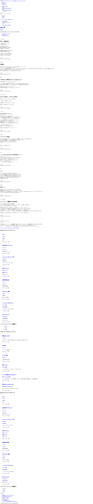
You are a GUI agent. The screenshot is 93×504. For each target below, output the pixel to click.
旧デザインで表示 (5, 498)
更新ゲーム (4, 3)
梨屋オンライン (5, 270)
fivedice (3, 236)
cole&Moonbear (4, 316)
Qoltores (3, 293)
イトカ (3, 347)
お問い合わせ (4, 499)
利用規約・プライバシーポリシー (8, 495)
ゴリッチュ (4, 247)
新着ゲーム (4, 2)
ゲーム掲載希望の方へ (6, 500)
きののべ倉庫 (4, 467)
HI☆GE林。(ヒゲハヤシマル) (7, 386)
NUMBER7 (4, 260)
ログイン (12, 19)
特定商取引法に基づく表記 (7, 496)
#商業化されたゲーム (6, 35)
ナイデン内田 (4, 367)
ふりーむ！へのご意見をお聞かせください (9, 501)
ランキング (4, 4)
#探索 (3, 16)
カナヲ (1, 29)
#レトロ (3, 17)
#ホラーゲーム (4, 34)
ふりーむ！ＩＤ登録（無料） (5, 19)
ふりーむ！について (5, 497)
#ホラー (3, 15)
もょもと (3, 357)
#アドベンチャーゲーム (6, 33)
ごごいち (3, 444)
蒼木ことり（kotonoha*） (6, 376)
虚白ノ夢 (2, 27)
